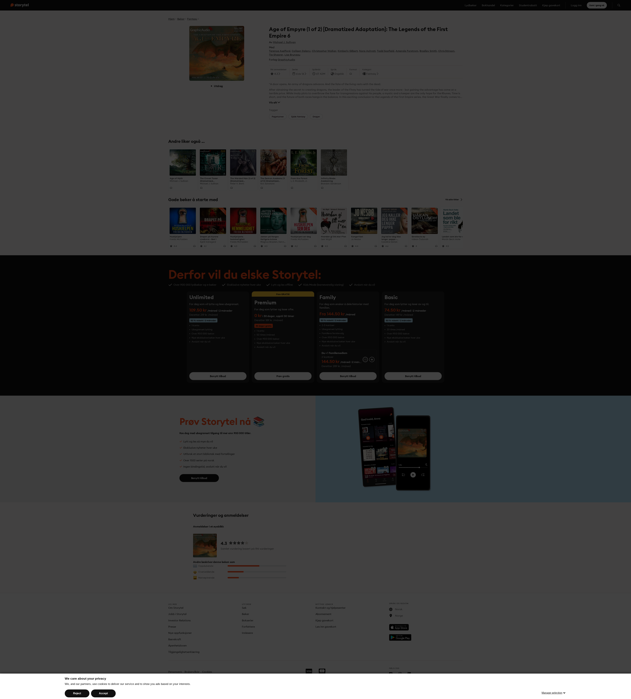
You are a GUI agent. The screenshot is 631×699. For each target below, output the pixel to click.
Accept (103, 693)
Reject (77, 693)
